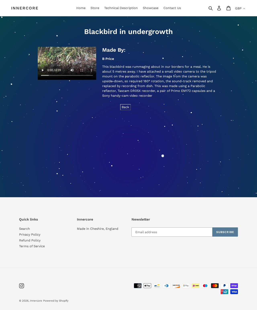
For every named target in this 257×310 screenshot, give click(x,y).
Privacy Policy (29, 234)
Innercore (25, 8)
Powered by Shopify (55, 300)
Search (24, 229)
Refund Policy (30, 240)
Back (125, 107)
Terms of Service (32, 246)
